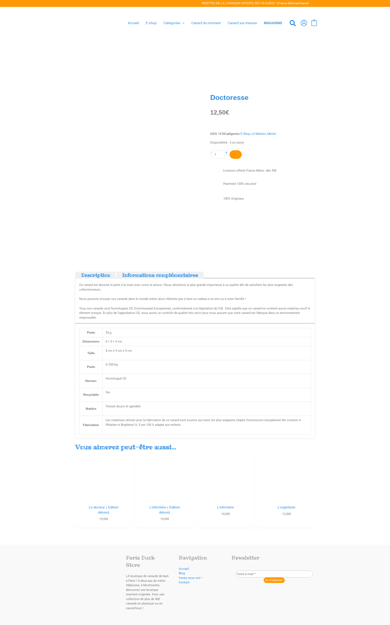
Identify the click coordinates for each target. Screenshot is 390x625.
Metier (271, 134)
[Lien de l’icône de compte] (303, 22)
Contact (184, 582)
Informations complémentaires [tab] (160, 275)
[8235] (236, 154)
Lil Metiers (258, 134)
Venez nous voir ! (190, 578)
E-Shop (245, 134)
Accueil (184, 569)
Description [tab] (95, 275)
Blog (182, 573)
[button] (182, 23)
